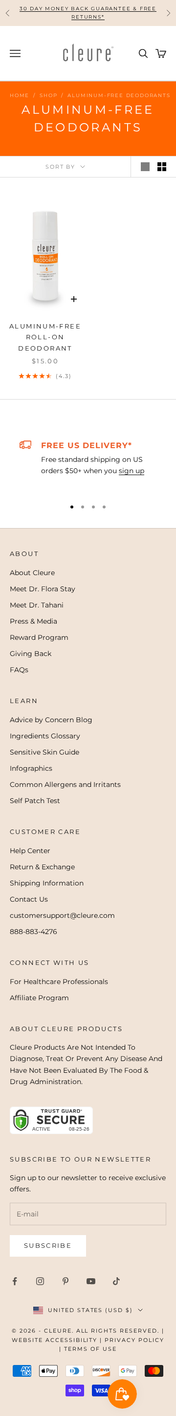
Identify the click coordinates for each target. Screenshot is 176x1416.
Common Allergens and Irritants (65, 784)
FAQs (19, 669)
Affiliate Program (39, 997)
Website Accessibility (55, 1340)
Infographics (31, 768)
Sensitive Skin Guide (44, 752)
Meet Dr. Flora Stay (42, 588)
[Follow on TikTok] (116, 1281)
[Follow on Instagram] (40, 1281)
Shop (48, 95)
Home (19, 95)
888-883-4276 (33, 931)
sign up (131, 470)
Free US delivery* (86, 445)
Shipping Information (47, 883)
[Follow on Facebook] (15, 1281)
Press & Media (33, 621)
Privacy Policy (134, 1340)
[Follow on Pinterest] (65, 1281)
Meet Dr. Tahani (37, 605)
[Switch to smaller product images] (161, 166)
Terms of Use (90, 1348)
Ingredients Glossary (45, 736)
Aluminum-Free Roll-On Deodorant (45, 337)
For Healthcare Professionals (59, 981)
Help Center (30, 850)
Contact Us (29, 899)
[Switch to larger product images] (145, 166)
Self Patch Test (35, 800)
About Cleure (32, 572)
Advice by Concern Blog (51, 719)
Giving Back (30, 653)
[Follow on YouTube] (91, 1281)
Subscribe (48, 1245)
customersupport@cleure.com (62, 915)
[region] (88, 464)
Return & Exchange (42, 866)
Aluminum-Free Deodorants (118, 95)
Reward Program (39, 637)
